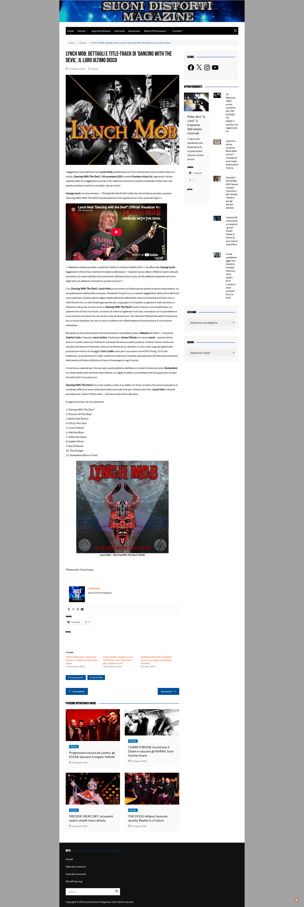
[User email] (82, 609)
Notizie (82, 30)
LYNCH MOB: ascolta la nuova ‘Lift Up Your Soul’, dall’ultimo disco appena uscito (118, 660)
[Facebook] (68, 609)
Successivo (166, 691)
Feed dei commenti (76, 873)
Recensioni (134, 30)
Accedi (69, 859)
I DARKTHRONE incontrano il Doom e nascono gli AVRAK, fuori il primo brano (151, 751)
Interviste (119, 30)
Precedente (79, 691)
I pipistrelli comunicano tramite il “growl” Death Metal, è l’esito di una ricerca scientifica (232, 231)
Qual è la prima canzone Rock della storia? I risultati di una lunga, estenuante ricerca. (232, 154)
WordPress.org (74, 881)
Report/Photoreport (155, 30)
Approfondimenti (101, 30)
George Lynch (76, 677)
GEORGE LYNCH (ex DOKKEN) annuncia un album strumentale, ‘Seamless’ (156, 660)
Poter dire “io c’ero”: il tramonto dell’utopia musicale (196, 125)
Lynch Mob (97, 677)
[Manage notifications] (296, 900)
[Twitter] (73, 609)
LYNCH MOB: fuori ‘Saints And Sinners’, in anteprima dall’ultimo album (82, 660)
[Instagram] (77, 609)
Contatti (177, 30)
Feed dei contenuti (76, 866)
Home (70, 30)
